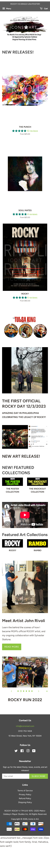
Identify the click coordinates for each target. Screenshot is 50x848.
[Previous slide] (11, 691)
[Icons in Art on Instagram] (27, 751)
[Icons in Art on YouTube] (33, 751)
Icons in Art (33, 819)
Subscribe (39, 776)
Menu (8, 8)
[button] (19, 130)
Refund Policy (25, 798)
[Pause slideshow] (47, 691)
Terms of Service (25, 790)
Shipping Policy (25, 802)
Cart (46, 8)
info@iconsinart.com (25, 726)
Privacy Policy (25, 794)
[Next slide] (39, 691)
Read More (11, 646)
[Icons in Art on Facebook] (22, 751)
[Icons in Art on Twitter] (16, 751)
